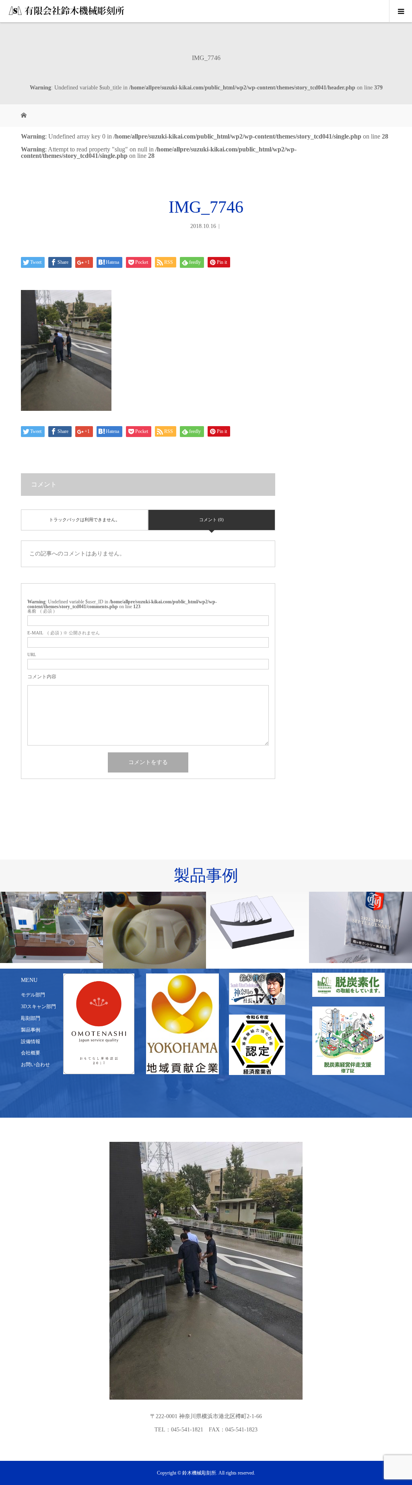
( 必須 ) (41, 611)
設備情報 (30, 1041)
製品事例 (30, 1030)
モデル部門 (33, 995)
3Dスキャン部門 (38, 1006)
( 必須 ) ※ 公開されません (63, 633)
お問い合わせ (35, 1064)
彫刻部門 (30, 1018)
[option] (51, 927)
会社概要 (30, 1053)
